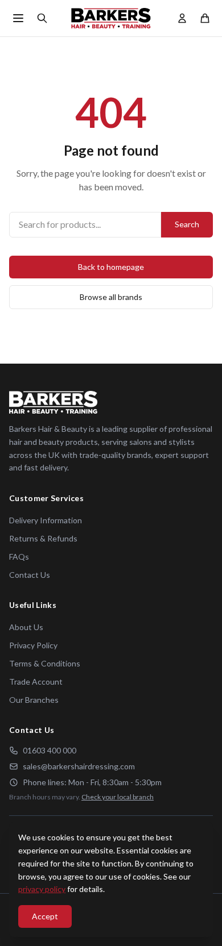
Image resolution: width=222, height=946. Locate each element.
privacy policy (41, 889)
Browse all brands (111, 297)
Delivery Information (45, 520)
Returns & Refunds (43, 538)
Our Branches (34, 700)
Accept (45, 916)
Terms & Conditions (44, 663)
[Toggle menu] (18, 18)
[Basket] (205, 18)
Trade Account (36, 681)
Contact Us (29, 575)
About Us (26, 627)
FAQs (19, 556)
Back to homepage (111, 267)
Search (187, 224)
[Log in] (182, 18)
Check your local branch (117, 797)
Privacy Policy (33, 645)
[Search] (42, 18)
